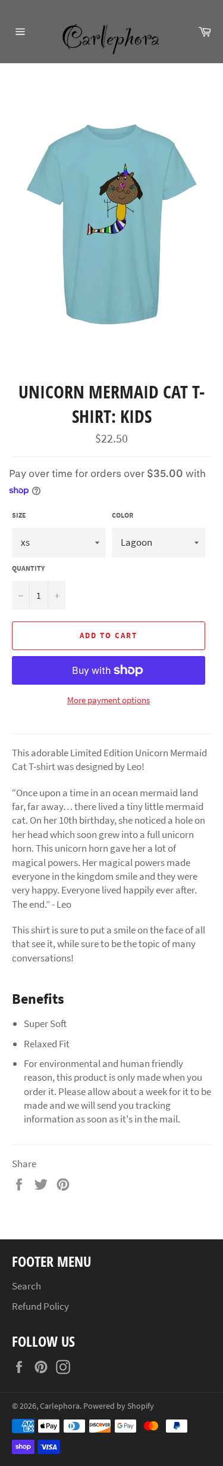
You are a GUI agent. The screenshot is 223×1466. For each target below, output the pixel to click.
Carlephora (60, 1406)
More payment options (108, 700)
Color (122, 515)
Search (26, 1285)
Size (19, 515)
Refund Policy (40, 1306)
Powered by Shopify (118, 1406)
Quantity (28, 568)
